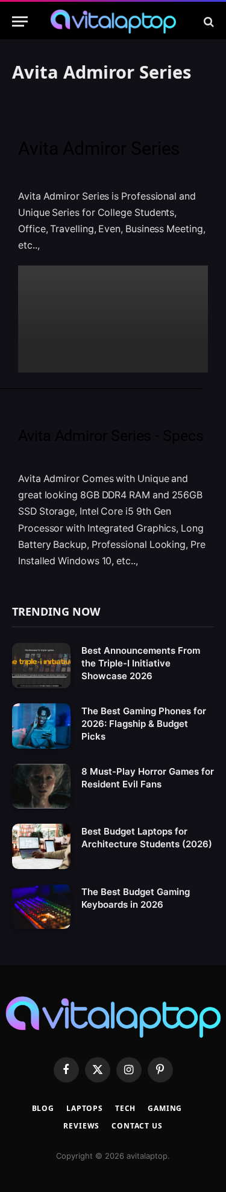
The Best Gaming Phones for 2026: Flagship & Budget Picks (143, 723)
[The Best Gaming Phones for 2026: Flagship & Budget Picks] (41, 726)
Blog (43, 1108)
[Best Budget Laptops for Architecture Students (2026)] (41, 846)
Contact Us (136, 1126)
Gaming (165, 1108)
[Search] (207, 21)
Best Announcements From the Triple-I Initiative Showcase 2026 (140, 663)
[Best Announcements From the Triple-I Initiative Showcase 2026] (41, 665)
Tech (125, 1108)
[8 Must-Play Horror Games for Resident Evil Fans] (41, 786)
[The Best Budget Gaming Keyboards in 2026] (41, 907)
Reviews (81, 1126)
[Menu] (20, 21)
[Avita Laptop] (113, 21)
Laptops (84, 1108)
